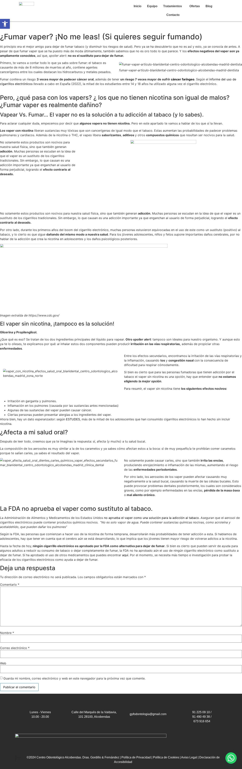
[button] (173, 6)
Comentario (9, 584)
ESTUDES (73, 419)
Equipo (152, 6)
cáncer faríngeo (182, 79)
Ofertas (194, 6)
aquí (125, 555)
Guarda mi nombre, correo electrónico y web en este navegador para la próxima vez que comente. (74, 678)
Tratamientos (172, 6)
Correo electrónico (14, 647)
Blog (209, 6)
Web (3, 663)
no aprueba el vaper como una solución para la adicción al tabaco (151, 518)
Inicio (137, 6)
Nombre (7, 632)
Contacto (173, 14)
